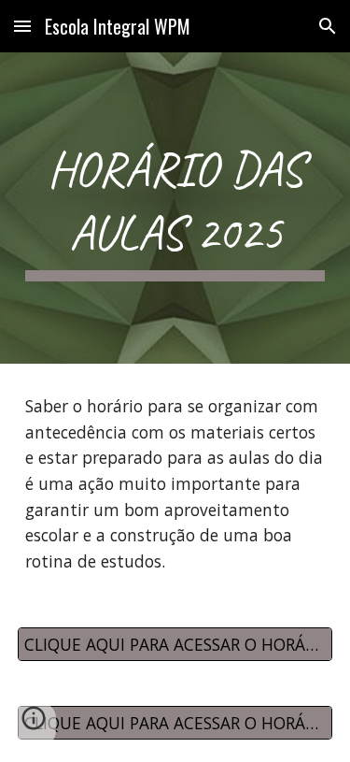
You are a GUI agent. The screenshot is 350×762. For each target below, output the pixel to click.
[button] (22, 25)
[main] (175, 208)
